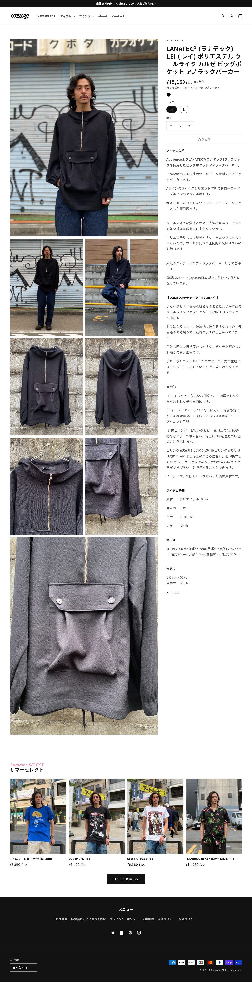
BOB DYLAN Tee (80, 859)
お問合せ (61, 919)
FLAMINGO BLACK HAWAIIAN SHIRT (210, 859)
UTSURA (212, 969)
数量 (169, 118)
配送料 (176, 87)
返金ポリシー (166, 919)
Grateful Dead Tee (140, 859)
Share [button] (175, 593)
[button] (223, 16)
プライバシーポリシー (124, 919)
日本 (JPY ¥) (21, 967)
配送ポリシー (187, 919)
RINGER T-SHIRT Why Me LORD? (32, 859)
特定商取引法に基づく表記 (88, 919)
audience (175, 40)
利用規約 (148, 919)
